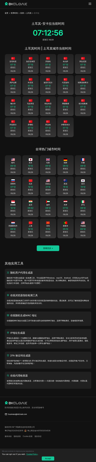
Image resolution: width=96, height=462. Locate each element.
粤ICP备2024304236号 (14, 431)
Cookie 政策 (27, 436)
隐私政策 (17, 436)
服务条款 (8, 436)
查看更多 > (48, 248)
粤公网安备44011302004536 (38, 431)
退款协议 (38, 436)
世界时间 (14, 13)
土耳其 (29, 13)
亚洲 (22, 13)
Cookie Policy (32, 454)
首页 (6, 13)
